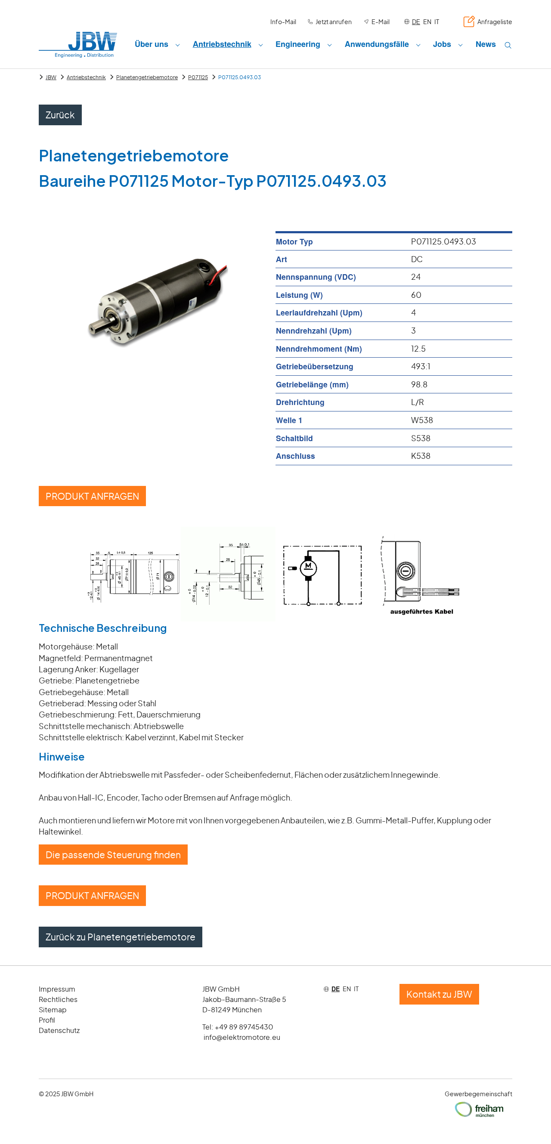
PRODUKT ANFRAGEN (92, 496)
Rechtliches (58, 999)
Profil (47, 1019)
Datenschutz (59, 1030)
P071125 (198, 77)
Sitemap (53, 1009)
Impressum (57, 988)
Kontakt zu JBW (439, 994)
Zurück (60, 115)
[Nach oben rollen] (531, 1124)
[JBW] (78, 44)
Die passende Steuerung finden (113, 854)
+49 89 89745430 (244, 1026)
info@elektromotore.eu (242, 1037)
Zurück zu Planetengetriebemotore (120, 937)
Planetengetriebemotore (147, 77)
